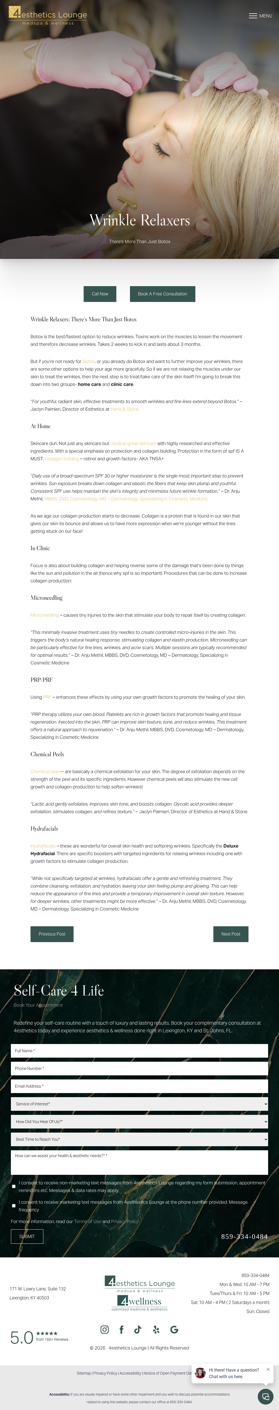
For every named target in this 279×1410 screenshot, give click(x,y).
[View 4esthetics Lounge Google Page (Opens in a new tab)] (174, 1331)
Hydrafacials (43, 846)
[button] (253, 15)
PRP (47, 697)
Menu (265, 16)
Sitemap (84, 1373)
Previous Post (52, 934)
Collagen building (62, 459)
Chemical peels (46, 771)
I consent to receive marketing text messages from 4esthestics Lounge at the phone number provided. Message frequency (133, 1206)
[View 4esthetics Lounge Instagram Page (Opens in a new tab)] (104, 1331)
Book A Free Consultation (162, 294)
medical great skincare (133, 443)
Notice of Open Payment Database (173, 1373)
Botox (89, 361)
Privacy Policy (124, 1221)
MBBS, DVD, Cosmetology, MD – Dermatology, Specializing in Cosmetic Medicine (126, 499)
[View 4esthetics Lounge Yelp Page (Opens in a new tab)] (156, 1331)
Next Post (231, 934)
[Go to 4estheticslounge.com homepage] (50, 15)
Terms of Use (87, 1221)
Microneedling (45, 615)
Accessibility (130, 1373)
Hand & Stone (125, 409)
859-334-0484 (244, 1236)
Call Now (100, 294)
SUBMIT (27, 1236)
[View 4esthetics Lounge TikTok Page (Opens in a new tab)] (138, 1331)
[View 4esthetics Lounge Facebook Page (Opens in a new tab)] (121, 1331)
